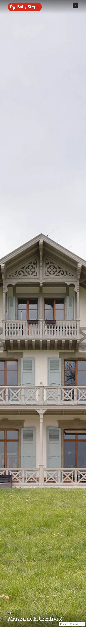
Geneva (10, 613)
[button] (75, 5)
